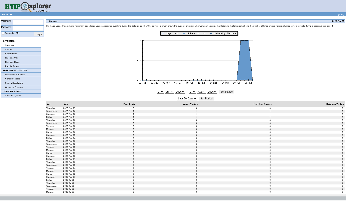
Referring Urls (11, 58)
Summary (9, 45)
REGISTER (7, 14)
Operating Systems (14, 87)
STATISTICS (9, 41)
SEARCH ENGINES (12, 91)
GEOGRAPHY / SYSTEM (15, 70)
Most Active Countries (15, 74)
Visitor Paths (11, 54)
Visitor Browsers (12, 79)
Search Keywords (13, 95)
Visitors (8, 49)
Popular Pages (12, 66)
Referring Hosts (12, 62)
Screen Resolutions (14, 83)
